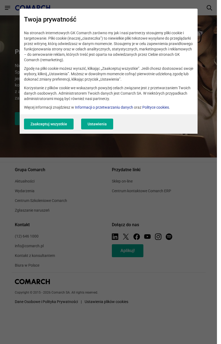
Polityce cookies (155, 107)
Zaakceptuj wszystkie (48, 124)
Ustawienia (97, 124)
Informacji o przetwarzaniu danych (104, 107)
